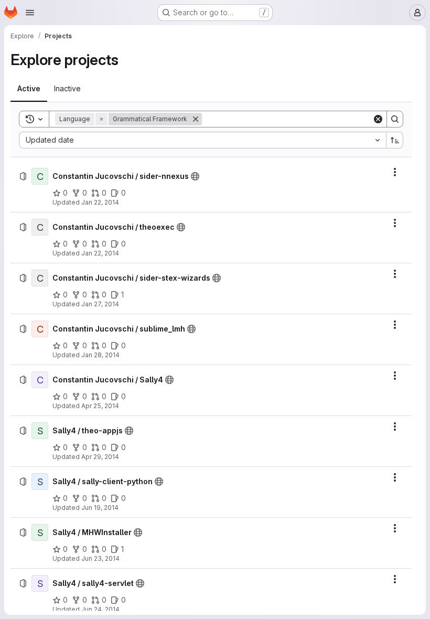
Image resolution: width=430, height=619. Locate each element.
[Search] (394, 119)
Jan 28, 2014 (100, 355)
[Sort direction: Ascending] (394, 140)
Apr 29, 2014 (100, 457)
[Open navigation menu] (30, 12)
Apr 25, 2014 (100, 406)
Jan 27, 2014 (100, 304)
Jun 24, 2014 (100, 609)
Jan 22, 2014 (100, 202)
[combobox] (202, 140)
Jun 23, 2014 (100, 558)
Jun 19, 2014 (100, 507)
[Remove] (195, 119)
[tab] (28, 89)
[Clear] (378, 119)
